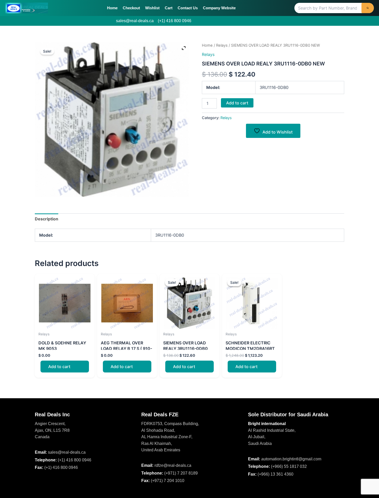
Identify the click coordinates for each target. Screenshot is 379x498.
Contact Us (188, 8)
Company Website (219, 8)
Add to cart (237, 102)
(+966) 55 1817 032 (289, 466)
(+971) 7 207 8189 (181, 473)
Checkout (131, 8)
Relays (222, 45)
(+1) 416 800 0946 (174, 21)
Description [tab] (46, 218)
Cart (168, 8)
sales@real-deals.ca (135, 21)
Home (112, 8)
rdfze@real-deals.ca (172, 465)
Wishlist (152, 8)
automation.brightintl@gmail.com (291, 459)
